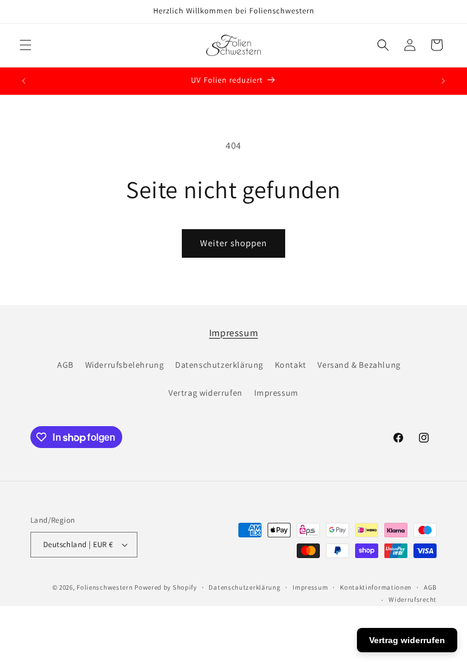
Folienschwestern (105, 587)
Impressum (233, 332)
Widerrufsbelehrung (124, 364)
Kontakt (290, 364)
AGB (65, 364)
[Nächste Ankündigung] (443, 80)
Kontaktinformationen (376, 587)
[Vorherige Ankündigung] (23, 80)
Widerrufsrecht (413, 599)
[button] (25, 45)
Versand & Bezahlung (358, 364)
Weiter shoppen (233, 243)
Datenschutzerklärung (219, 364)
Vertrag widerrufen (205, 392)
